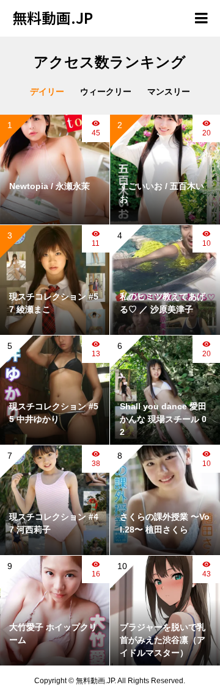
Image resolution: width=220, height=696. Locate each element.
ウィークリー (105, 91)
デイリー (47, 91)
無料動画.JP (52, 17)
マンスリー (168, 91)
